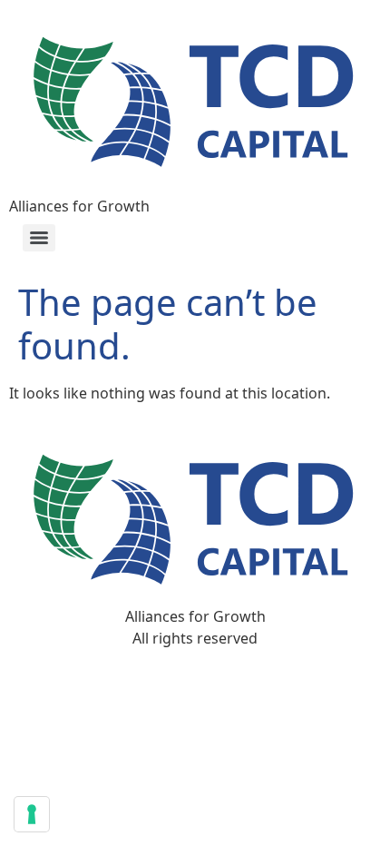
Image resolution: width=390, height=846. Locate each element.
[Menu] (39, 237)
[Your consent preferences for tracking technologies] (32, 814)
